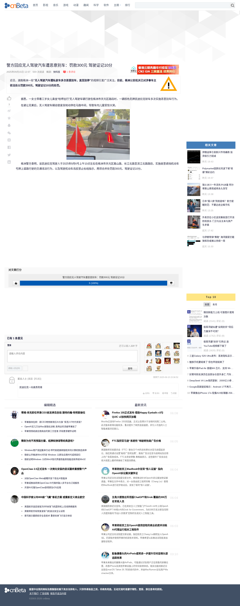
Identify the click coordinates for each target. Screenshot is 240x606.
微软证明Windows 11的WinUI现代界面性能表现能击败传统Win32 (55, 459)
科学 (96, 5)
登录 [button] (9, 345)
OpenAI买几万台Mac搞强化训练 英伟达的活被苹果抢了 (50, 426)
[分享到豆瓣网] (9, 140)
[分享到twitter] (9, 154)
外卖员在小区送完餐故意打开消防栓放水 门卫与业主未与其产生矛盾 (218, 221)
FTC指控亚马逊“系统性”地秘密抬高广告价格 (136, 440)
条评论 (71, 72)
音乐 (55, 5)
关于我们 (34, 593)
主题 (116, 5)
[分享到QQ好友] (9, 125)
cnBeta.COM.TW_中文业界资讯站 (16, 5)
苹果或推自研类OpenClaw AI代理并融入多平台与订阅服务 (51, 483)
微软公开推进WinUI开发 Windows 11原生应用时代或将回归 (52, 455)
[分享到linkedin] (9, 162)
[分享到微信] (9, 132)
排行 (127, 5)
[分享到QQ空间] (9, 118)
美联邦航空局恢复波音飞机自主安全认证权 (44, 511)
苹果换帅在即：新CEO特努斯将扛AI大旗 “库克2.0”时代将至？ (53, 422)
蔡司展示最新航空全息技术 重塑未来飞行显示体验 (48, 515)
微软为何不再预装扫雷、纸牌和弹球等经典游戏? (47, 440)
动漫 (76, 5)
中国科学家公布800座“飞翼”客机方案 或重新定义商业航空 (53, 497)
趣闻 (86, 5)
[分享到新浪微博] (9, 110)
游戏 (65, 5)
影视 (45, 5)
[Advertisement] (120, 34)
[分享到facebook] (9, 147)
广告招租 (44, 593)
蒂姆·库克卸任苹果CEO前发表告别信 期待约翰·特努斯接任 (53, 412)
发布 (130, 368)
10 (188, 393)
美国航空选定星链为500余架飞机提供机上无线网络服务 (50, 506)
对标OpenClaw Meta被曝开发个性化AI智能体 (45, 478)
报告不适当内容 (58, 593)
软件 (106, 5)
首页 (35, 5)
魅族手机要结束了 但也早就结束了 (206, 362)
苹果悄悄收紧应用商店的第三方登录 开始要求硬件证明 (50, 431)
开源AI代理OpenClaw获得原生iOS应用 (42, 487)
